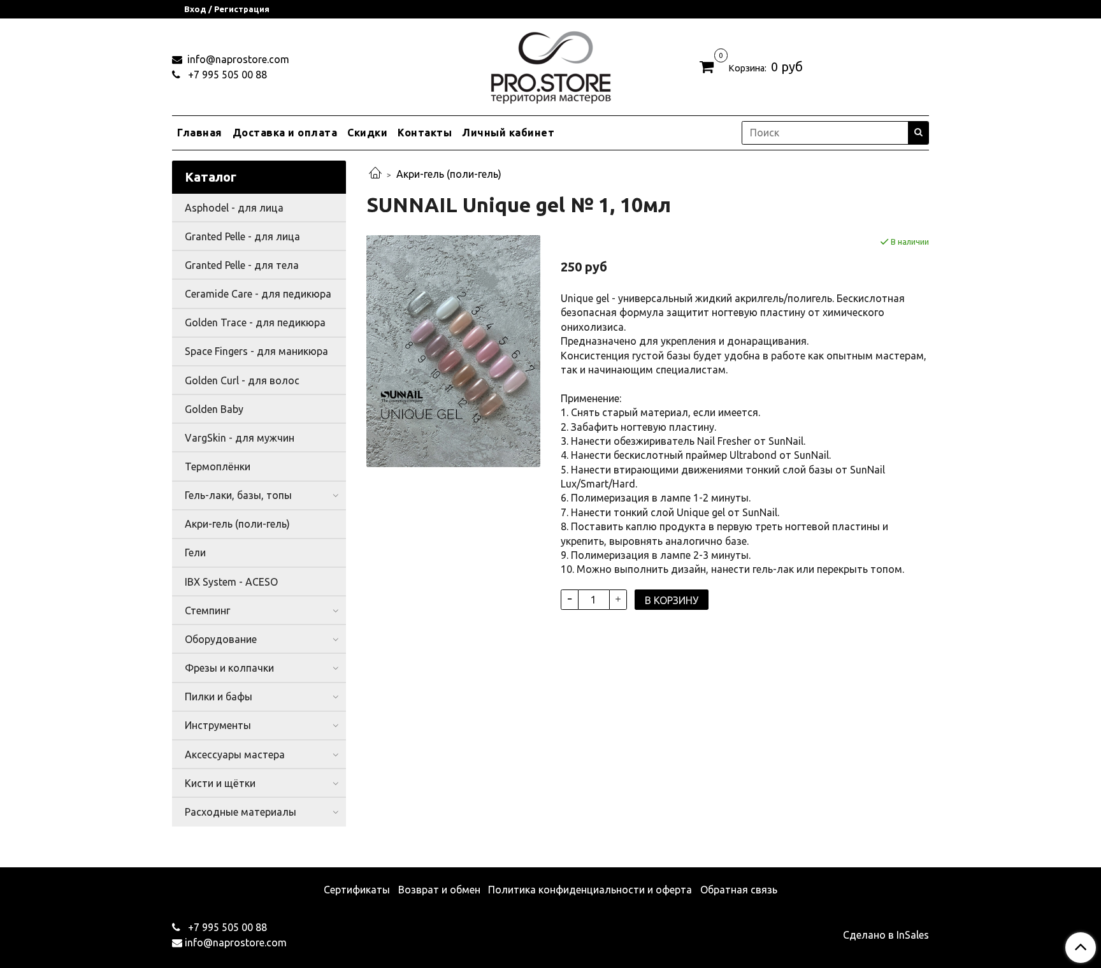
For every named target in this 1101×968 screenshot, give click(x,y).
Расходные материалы (240, 812)
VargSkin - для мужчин (239, 438)
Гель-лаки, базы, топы (238, 495)
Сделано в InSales (886, 935)
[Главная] (375, 174)
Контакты (425, 132)
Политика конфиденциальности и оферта (590, 889)
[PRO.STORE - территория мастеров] (550, 64)
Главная (199, 132)
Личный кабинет (508, 132)
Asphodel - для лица (234, 207)
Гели (195, 552)
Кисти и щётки (220, 783)
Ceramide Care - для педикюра (258, 294)
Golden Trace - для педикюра (255, 322)
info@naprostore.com (237, 59)
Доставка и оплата (285, 132)
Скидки (367, 132)
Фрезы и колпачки (229, 668)
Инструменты (218, 725)
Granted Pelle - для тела (242, 265)
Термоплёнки (217, 466)
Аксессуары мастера (235, 754)
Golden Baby (214, 409)
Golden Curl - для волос (242, 380)
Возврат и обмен (439, 889)
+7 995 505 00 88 (226, 74)
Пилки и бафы (218, 696)
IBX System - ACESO (231, 582)
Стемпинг (207, 610)
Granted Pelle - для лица (242, 236)
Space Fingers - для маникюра (256, 351)
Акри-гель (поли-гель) (448, 174)
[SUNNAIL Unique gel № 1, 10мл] (453, 350)
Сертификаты (357, 889)
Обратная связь (738, 889)
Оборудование (221, 639)
